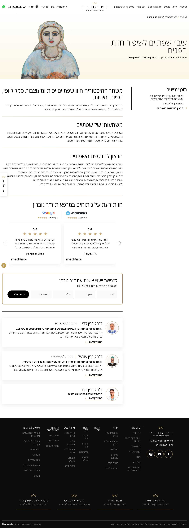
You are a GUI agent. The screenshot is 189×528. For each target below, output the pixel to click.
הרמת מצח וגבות (70, 434)
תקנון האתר (129, 524)
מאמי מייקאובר (52, 445)
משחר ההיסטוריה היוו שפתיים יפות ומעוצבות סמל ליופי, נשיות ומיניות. (166, 97)
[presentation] (5, 243)
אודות (175, 6)
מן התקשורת (62, 6)
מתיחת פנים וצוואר (69, 451)
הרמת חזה (84, 451)
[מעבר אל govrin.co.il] (94, 7)
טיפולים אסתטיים (154, 6)
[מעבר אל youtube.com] (160, 454)
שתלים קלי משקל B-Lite (124, 6)
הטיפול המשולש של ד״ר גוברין (31, 434)
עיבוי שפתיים (34, 459)
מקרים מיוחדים (111, 468)
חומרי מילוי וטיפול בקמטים (32, 443)
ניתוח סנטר (70, 466)
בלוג (52, 6)
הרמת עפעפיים (71, 443)
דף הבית (183, 6)
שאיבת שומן (53, 440)
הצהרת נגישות (116, 524)
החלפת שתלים (85, 459)
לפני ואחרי (141, 6)
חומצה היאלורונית (32, 470)
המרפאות (114, 449)
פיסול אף (36, 454)
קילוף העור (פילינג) (31, 465)
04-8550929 (162, 445)
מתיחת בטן (54, 435)
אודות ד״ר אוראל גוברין (111, 443)
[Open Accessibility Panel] (3, 265)
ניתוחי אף (97, 428)
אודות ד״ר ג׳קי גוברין (112, 434)
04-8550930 (15, 7)
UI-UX (16, 524)
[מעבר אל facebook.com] (169, 454)
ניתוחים (167, 6)
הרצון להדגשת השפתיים (169, 108)
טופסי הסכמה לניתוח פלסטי (134, 469)
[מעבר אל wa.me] (5, 7)
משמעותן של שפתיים (172, 103)
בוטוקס (37, 475)
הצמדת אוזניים (71, 459)
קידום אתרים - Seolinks (31, 524)
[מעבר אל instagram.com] (151, 454)
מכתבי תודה (113, 463)
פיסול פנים (35, 449)
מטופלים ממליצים (114, 456)
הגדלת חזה (86, 437)
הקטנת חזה (85, 445)
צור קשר (45, 6)
